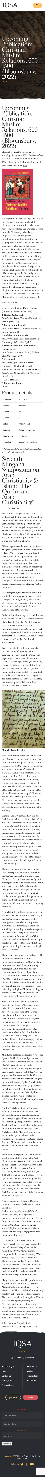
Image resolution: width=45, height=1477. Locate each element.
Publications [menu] (32, 1366)
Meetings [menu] (30, 1371)
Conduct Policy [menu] (8, 1385)
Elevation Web (22, 1458)
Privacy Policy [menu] (8, 1380)
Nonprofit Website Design (27, 1456)
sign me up (7, 1444)
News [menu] (4, 1371)
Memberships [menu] (32, 1376)
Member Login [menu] (8, 1366)
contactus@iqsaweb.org (24, 1357)
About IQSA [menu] (31, 1380)
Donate (30, 1397)
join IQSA (13, 1397)
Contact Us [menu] (6, 1376)
